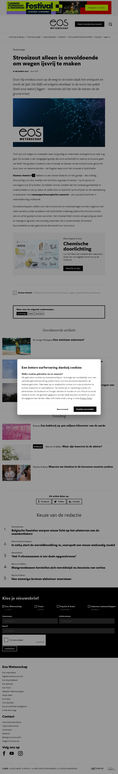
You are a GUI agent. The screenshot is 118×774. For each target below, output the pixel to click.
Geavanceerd (62, 409)
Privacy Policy (86, 398)
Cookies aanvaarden (85, 409)
